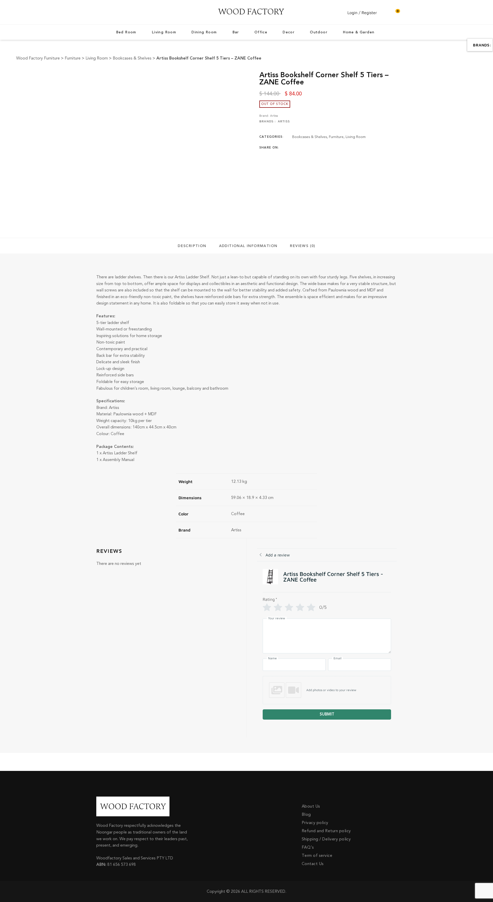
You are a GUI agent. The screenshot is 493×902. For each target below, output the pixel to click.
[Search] (384, 12)
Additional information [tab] (248, 246)
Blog (306, 814)
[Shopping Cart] (395, 12)
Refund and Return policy (326, 831)
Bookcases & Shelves (309, 137)
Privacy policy (315, 823)
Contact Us (313, 864)
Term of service (317, 855)
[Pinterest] (323, 148)
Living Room (164, 32)
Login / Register (362, 12)
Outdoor (318, 32)
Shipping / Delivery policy (326, 839)
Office (260, 32)
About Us (311, 806)
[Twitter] (303, 148)
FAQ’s (308, 847)
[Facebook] (293, 148)
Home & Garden (358, 32)
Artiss (274, 115)
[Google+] (313, 148)
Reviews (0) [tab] (302, 246)
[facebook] (97, 12)
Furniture (336, 137)
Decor (289, 32)
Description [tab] (192, 246)
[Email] (333, 148)
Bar (235, 32)
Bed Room (126, 32)
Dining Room (204, 32)
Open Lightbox (157, 74)
